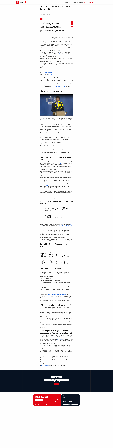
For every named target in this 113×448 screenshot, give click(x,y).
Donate (90, 2)
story (52, 350)
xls (42, 225)
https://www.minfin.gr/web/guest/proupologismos (57, 294)
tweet (57, 66)
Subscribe (85, 2)
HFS (71, 224)
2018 (59, 225)
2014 (68, 225)
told (61, 319)
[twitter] (72, 24)
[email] (72, 26)
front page (46, 185)
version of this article (45, 365)
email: (64, 397)
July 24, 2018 (50, 74)
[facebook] (72, 22)
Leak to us (81, 2)
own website (52, 181)
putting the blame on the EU (59, 86)
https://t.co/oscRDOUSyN (50, 72)
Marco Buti (59, 163)
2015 (66, 225)
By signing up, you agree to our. (70, 402)
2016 (64, 225)
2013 (71, 225)
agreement (59, 339)
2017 (62, 225)
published (59, 53)
